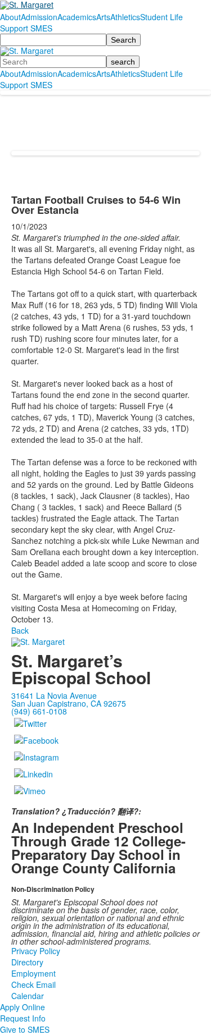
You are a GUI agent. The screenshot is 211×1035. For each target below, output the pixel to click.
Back (20, 630)
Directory (27, 962)
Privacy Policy (35, 950)
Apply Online (22, 1007)
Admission (39, 16)
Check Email (33, 984)
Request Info (23, 1018)
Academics (76, 16)
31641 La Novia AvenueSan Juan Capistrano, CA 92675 (68, 699)
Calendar (27, 995)
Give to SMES (25, 1029)
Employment (33, 973)
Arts (103, 16)
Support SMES (26, 28)
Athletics (125, 16)
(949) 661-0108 (39, 711)
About (10, 16)
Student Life (161, 16)
